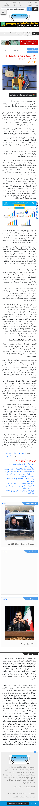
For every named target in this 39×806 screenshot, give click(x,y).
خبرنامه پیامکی (6, 3)
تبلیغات (15, 797)
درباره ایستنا (21, 793)
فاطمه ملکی (22, 453)
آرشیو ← (4, 503)
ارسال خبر (11, 793)
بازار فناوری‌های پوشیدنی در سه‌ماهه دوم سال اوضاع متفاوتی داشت (17, 33)
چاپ (14, 453)
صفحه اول (36, 3)
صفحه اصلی (8, 454)
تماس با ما (13, 3)
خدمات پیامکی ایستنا (27, 797)
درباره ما (19, 3)
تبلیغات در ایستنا (28, 3)
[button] (19, 803)
